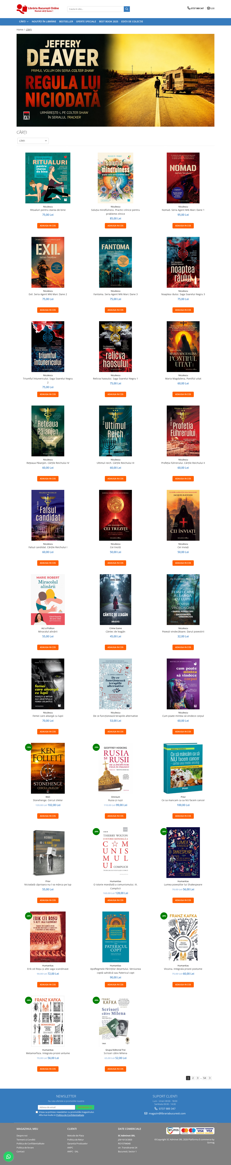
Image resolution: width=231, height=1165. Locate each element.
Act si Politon (47, 628)
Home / (21, 29)
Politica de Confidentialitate (70, 1115)
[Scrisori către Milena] (115, 1021)
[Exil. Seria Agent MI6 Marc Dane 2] (47, 262)
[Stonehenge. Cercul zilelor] (47, 768)
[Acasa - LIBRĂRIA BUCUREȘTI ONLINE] (38, 9)
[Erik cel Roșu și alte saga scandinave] (47, 937)
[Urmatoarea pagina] (209, 1078)
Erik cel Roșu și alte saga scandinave (47, 968)
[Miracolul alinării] (47, 599)
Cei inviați (183, 547)
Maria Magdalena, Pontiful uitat (183, 378)
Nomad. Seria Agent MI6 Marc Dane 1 (183, 209)
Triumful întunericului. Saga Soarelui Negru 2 (48, 380)
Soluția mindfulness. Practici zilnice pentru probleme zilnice (115, 211)
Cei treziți (115, 547)
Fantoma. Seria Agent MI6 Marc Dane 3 (116, 294)
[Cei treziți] (115, 515)
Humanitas (115, 881)
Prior (183, 796)
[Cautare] (127, 9)
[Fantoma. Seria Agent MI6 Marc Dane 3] (115, 262)
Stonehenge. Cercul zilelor (48, 800)
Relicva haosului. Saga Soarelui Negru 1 (115, 378)
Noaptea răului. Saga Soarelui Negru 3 (183, 294)
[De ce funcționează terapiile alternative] (115, 684)
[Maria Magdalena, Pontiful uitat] (183, 346)
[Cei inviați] (183, 515)
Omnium (115, 796)
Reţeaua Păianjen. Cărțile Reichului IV (48, 462)
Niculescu (48, 206)
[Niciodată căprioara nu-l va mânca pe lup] (47, 852)
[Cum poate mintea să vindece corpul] (183, 684)
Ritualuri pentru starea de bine (48, 209)
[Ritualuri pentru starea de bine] (47, 178)
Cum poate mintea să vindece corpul (183, 715)
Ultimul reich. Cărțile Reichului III (115, 462)
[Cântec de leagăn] (115, 599)
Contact (21, 1151)
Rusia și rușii (115, 800)
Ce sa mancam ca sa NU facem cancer (183, 800)
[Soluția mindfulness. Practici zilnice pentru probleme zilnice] (115, 178)
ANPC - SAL (72, 1151)
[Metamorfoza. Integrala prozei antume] (47, 1021)
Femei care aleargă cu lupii (48, 715)
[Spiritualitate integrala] (115, 80)
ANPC (70, 1147)
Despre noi (22, 1135)
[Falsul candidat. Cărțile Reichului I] (47, 515)
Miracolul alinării (47, 631)
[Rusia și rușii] (115, 768)
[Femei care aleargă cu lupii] (47, 684)
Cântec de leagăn (115, 631)
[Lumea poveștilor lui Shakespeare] (183, 852)
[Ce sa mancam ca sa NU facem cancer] (183, 768)
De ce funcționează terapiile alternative (115, 715)
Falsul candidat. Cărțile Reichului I (48, 547)
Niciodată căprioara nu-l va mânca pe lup (47, 884)
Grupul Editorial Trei (115, 1049)
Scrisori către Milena (115, 1053)
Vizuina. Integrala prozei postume (183, 968)
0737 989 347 (167, 1108)
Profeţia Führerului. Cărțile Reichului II (183, 462)
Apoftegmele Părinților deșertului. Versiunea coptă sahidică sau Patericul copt (115, 970)
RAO (48, 796)
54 (204, 1077)
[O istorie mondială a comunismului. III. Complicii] (115, 852)
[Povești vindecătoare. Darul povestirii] (183, 599)
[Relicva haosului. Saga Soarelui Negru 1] (115, 346)
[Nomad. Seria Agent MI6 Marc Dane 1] (183, 178)
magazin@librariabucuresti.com (167, 1113)
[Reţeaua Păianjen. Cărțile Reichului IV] (47, 431)
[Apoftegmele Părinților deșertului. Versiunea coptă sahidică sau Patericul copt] (115, 937)
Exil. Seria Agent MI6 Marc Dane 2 (48, 294)
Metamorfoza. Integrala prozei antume (48, 1053)
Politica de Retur (75, 1139)
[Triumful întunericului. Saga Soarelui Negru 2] (47, 346)
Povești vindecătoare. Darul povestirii (183, 631)
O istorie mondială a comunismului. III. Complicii (115, 886)
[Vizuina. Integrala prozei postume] (183, 937)
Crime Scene (115, 628)
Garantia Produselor (77, 1143)
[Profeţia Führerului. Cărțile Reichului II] (183, 431)
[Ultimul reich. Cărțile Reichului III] (115, 431)
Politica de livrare (25, 1147)
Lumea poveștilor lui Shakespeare (183, 884)
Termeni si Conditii (26, 1139)
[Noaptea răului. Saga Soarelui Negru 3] (183, 262)
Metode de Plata (75, 1135)
